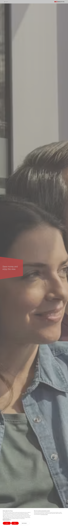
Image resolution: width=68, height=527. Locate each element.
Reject (15, 523)
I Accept (7, 523)
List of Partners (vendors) (44, 514)
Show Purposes (24, 523)
